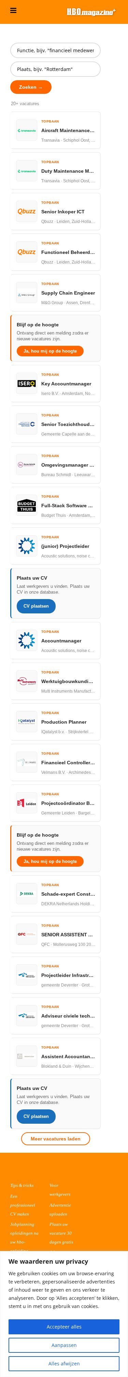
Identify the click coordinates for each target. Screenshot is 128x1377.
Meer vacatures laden (56, 1138)
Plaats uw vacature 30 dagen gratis (61, 1233)
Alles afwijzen (64, 1363)
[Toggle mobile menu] (13, 10)
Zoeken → (31, 87)
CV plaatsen (36, 606)
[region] (64, 1314)
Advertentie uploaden (60, 1210)
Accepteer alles (64, 1326)
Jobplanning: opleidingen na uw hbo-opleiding (24, 1237)
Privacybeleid (104, 1172)
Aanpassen (64, 1345)
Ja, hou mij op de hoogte (50, 351)
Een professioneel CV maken (22, 1205)
